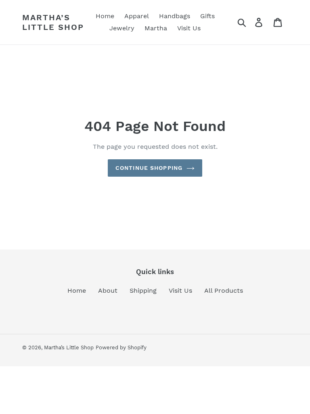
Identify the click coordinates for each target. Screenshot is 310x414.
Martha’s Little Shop (53, 22)
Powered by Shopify (121, 347)
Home (76, 290)
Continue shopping (148, 168)
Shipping (143, 290)
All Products (223, 290)
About (107, 290)
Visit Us (180, 290)
